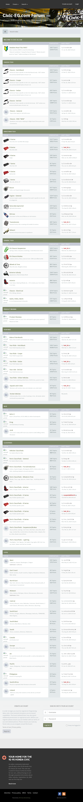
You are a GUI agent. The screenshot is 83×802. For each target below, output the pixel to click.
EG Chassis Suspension (18, 248)
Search (24, 4)
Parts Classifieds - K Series (19, 519)
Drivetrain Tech (10, 131)
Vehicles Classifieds (17, 451)
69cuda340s (67, 272)
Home (8, 4)
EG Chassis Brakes (16, 256)
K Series (12, 172)
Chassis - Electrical (16, 291)
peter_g (66, 664)
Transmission (14, 222)
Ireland (12, 690)
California (19, 564)
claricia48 (67, 646)
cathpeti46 (67, 299)
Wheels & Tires (15, 264)
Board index (14, 32)
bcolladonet (67, 180)
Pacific (12, 664)
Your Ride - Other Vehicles (19, 378)
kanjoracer (67, 690)
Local (6, 552)
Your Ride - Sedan (16, 361)
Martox (66, 378)
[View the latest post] (71, 47)
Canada (12, 637)
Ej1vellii (66, 280)
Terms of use (7, 727)
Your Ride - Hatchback (17, 345)
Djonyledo (67, 580)
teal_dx (66, 147)
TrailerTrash (67, 422)
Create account (67, 4)
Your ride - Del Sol (16, 370)
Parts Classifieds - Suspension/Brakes (23, 527)
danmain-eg (67, 291)
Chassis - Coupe (15, 80)
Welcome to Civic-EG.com (13, 40)
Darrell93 (66, 637)
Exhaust (12, 230)
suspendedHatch (69, 495)
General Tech (9, 240)
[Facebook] (59, 794)
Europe (12, 646)
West (11, 560)
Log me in (47, 725)
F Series (12, 164)
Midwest (13, 591)
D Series (12, 139)
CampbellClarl (68, 477)
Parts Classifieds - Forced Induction (22, 467)
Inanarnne (67, 155)
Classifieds (8, 443)
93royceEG (67, 487)
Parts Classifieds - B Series (19, 503)
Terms (29, 793)
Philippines (13, 674)
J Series (12, 180)
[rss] (63, 794)
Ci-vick (66, 337)
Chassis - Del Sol (15, 101)
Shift (65, 119)
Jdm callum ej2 (68, 654)
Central (12, 601)
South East (14, 611)
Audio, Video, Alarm (16, 299)
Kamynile (66, 527)
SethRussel (67, 317)
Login (77, 4)
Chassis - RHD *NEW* (17, 119)
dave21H (66, 414)
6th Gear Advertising (24, 798)
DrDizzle (66, 70)
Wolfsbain (67, 621)
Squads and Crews (16, 386)
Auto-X (12, 414)
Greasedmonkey (69, 629)
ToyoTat (66, 591)
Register (7, 731)
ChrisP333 (67, 264)
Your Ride (7, 330)
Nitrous (12, 214)
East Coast (14, 570)
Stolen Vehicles (15, 394)
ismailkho (67, 111)
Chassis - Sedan (15, 90)
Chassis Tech (8, 62)
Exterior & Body (15, 272)
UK (11, 654)
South (12, 629)
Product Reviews (10, 309)
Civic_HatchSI (68, 519)
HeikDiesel (67, 206)
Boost (12, 188)
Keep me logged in (74, 725)
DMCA (24, 793)
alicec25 (66, 230)
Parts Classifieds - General (19, 459)
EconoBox (67, 47)
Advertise (7, 793)
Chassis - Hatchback (17, 70)
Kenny (66, 353)
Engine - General (15, 196)
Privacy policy (16, 727)
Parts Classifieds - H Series (19, 511)
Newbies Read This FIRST (18, 48)
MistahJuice (67, 430)
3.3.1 (48, 15)
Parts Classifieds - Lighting (19, 540)
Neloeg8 (66, 188)
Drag (11, 422)
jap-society (67, 540)
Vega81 (66, 570)
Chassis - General (16, 111)
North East (14, 581)
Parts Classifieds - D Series (19, 495)
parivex (66, 80)
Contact (35, 793)
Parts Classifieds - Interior (19, 487)
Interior (12, 280)
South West (14, 621)
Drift (11, 430)
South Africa (14, 682)
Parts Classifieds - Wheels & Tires (21, 477)
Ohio (17, 595)
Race (5, 406)
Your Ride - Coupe (16, 353)
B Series (12, 147)
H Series (12, 155)
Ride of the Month (16, 337)
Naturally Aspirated (17, 206)
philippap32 (67, 214)
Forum (15, 4)
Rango (66, 459)
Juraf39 (66, 560)
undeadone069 (68, 611)
